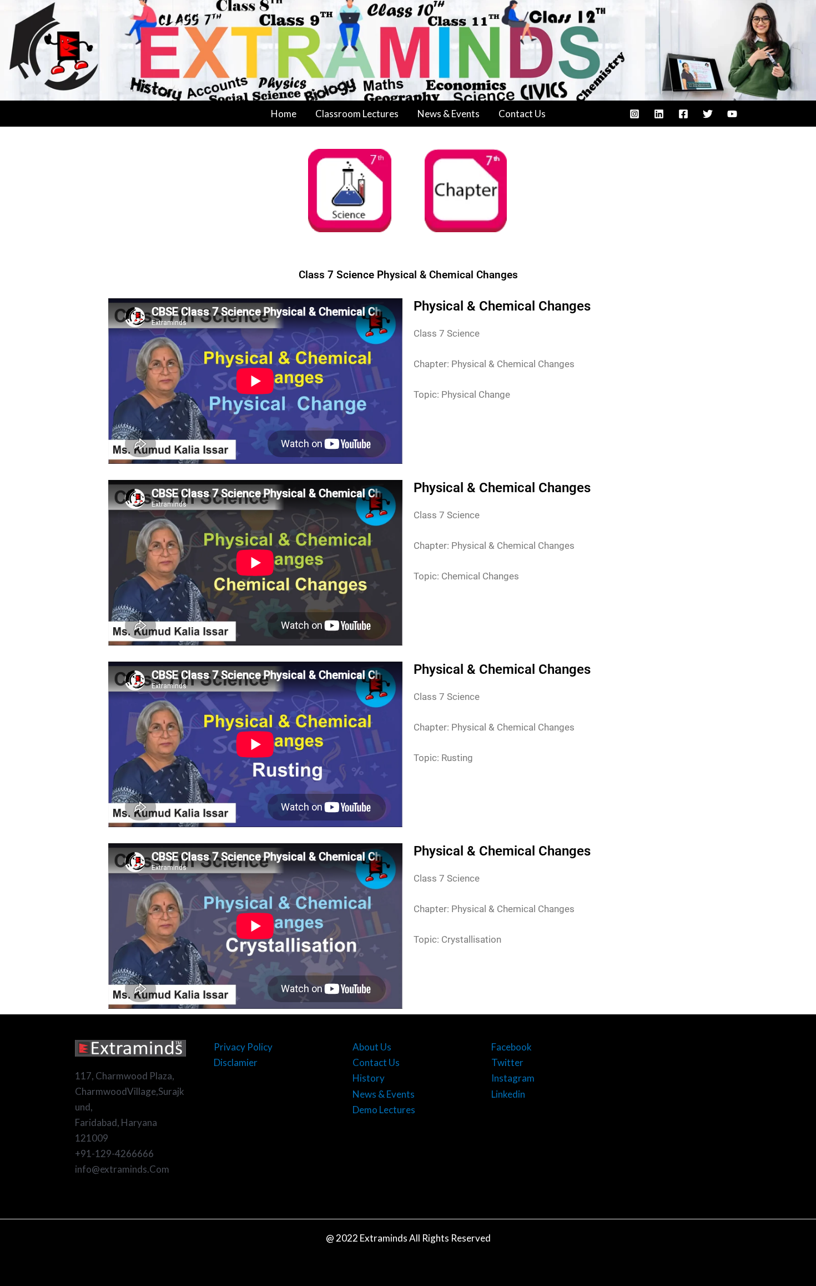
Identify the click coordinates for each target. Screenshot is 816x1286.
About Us (371, 1047)
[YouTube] (732, 114)
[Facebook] (683, 114)
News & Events (448, 113)
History (368, 1078)
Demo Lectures (383, 1109)
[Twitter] (708, 114)
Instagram (513, 1078)
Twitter (507, 1062)
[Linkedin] (659, 114)
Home (283, 113)
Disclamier (236, 1062)
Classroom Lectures (357, 113)
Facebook (511, 1047)
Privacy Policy (243, 1047)
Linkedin (508, 1094)
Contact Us (522, 113)
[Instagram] (634, 114)
